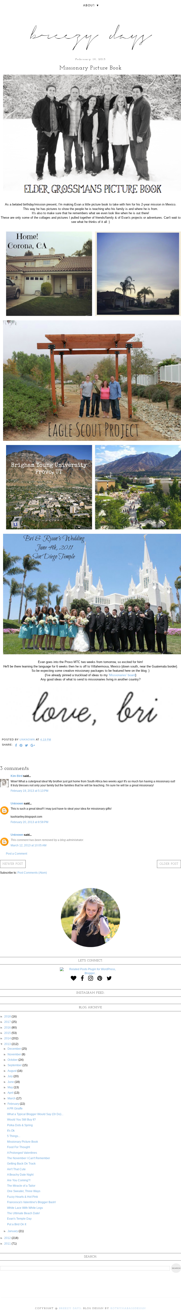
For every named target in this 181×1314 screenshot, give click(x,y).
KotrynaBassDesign (128, 1308)
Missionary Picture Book (22, 1141)
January (13, 1231)
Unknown (17, 803)
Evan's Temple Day (19, 1218)
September (15, 1065)
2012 (8, 1238)
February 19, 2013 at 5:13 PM (29, 790)
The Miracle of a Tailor (21, 1185)
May (11, 1087)
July (10, 1076)
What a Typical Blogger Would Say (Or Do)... (35, 1114)
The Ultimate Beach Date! (23, 1213)
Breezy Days (70, 1308)
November (15, 1054)
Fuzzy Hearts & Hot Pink (22, 1196)
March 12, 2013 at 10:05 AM (28, 845)
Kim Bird (17, 776)
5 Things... (13, 1136)
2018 (8, 1016)
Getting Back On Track (21, 1163)
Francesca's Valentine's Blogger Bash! (31, 1202)
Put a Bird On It (16, 1224)
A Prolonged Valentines (22, 1152)
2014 (8, 1038)
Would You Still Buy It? (21, 1119)
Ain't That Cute (16, 1169)
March (12, 1098)
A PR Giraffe (15, 1108)
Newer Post (13, 864)
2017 (8, 1022)
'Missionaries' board (122, 675)
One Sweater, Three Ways (23, 1191)
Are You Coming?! (18, 1180)
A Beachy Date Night (20, 1174)
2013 (8, 1044)
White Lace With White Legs (25, 1208)
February (14, 1103)
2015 (8, 1033)
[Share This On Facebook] (16, 746)
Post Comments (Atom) (32, 872)
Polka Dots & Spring (20, 1125)
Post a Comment (16, 853)
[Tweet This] (26, 746)
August (12, 1071)
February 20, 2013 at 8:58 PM (29, 822)
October (13, 1059)
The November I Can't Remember (28, 1158)
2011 (8, 1243)
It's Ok (11, 1130)
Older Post (169, 864)
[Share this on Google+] (33, 746)
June (11, 1082)
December (15, 1048)
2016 (8, 1027)
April (11, 1092)
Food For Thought (18, 1147)
